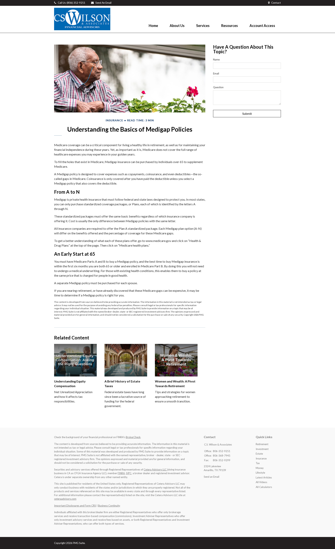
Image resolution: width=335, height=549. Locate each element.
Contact (276, 2)
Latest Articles (264, 477)
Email (216, 73)
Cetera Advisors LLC (155, 469)
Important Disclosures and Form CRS (75, 505)
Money (260, 468)
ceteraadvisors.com (65, 498)
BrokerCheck (133, 437)
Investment (262, 449)
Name (216, 59)
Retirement (262, 444)
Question (218, 87)
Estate (259, 453)
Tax (258, 463)
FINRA (121, 473)
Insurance (261, 458)
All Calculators (264, 487)
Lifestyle (260, 472)
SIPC (128, 473)
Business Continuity (109, 505)
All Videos (261, 482)
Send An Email (103, 2)
